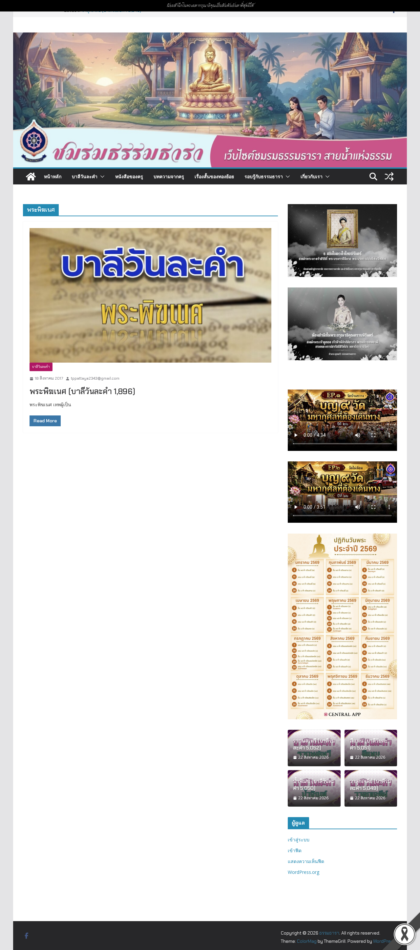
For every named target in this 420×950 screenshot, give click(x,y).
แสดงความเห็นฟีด (306, 861)
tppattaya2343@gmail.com (95, 378)
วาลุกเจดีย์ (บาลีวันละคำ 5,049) (370, 785)
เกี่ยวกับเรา (312, 176)
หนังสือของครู (129, 176)
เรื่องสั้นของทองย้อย (214, 176)
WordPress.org (303, 872)
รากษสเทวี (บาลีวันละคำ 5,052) (314, 744)
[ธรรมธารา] (210, 36)
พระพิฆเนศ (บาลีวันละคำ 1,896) (82, 391)
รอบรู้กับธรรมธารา (263, 176)
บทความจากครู (169, 176)
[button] (101, 176)
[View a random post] (389, 176)
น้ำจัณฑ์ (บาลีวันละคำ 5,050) (313, 785)
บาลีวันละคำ (84, 176)
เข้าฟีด (295, 850)
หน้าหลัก (52, 176)
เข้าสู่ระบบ (298, 839)
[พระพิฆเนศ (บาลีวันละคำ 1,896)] (150, 295)
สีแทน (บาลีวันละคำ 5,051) (369, 744)
